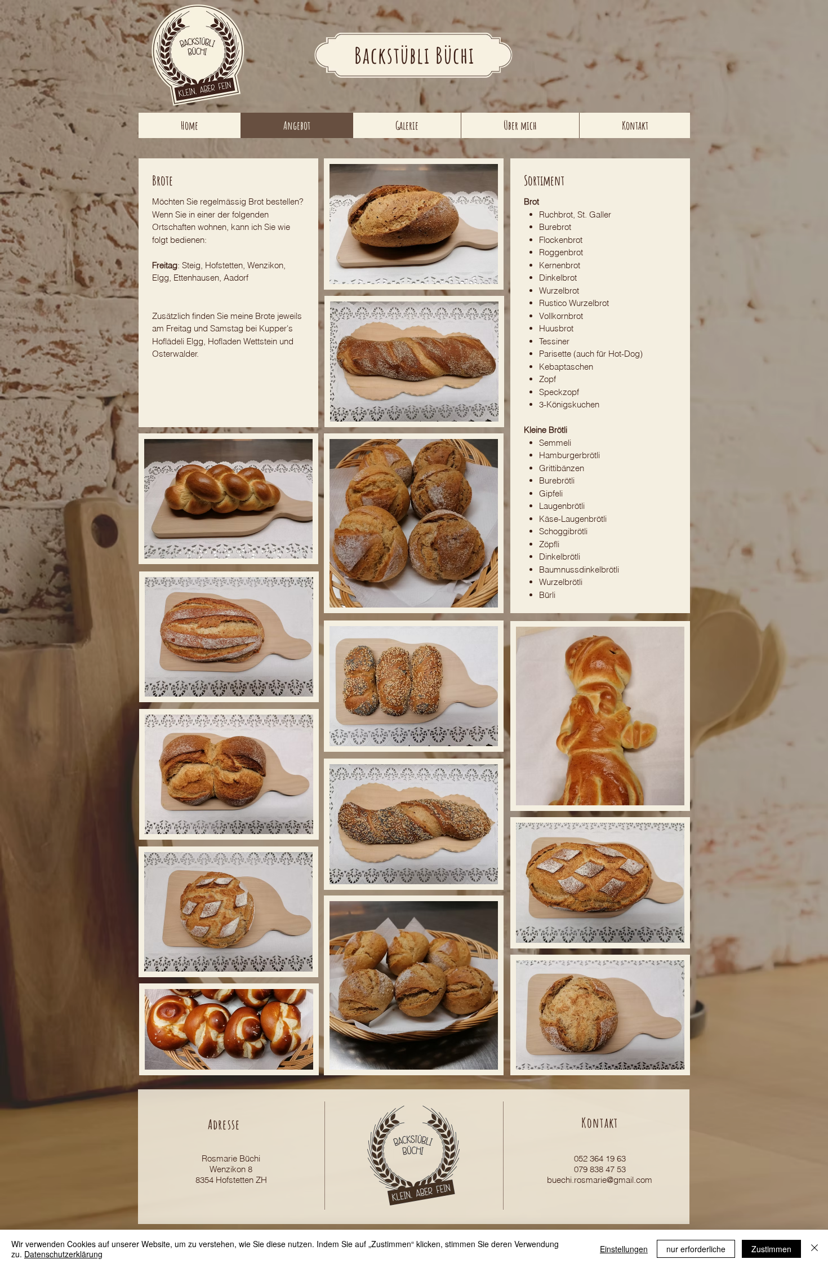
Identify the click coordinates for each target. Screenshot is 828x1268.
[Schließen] (814, 1249)
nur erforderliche (695, 1248)
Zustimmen (771, 1248)
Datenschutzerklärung (63, 1254)
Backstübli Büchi (414, 55)
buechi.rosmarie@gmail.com (599, 1179)
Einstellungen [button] (624, 1248)
